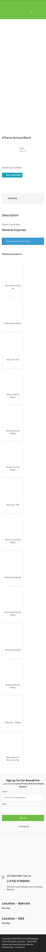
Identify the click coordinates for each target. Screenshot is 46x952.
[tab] (12, 198)
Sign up (23, 818)
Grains (22, 148)
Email (5, 792)
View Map (6, 908)
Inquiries (12, 198)
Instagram (24, 826)
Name (4, 804)
